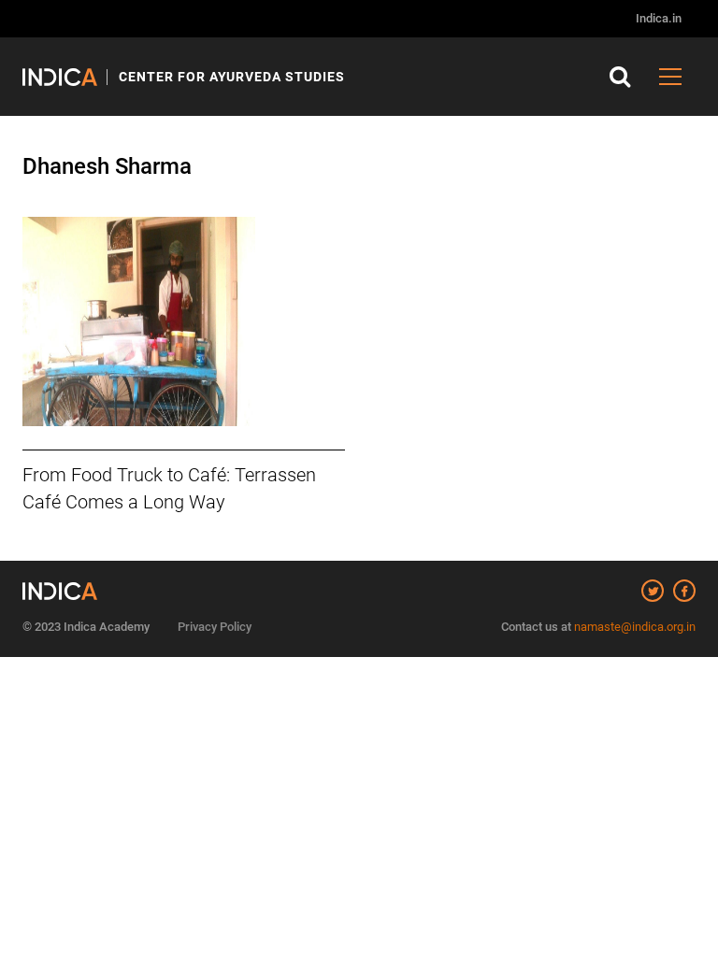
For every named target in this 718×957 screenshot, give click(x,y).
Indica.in (659, 18)
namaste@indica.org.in (635, 627)
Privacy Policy (214, 627)
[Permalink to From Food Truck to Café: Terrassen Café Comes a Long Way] (183, 321)
